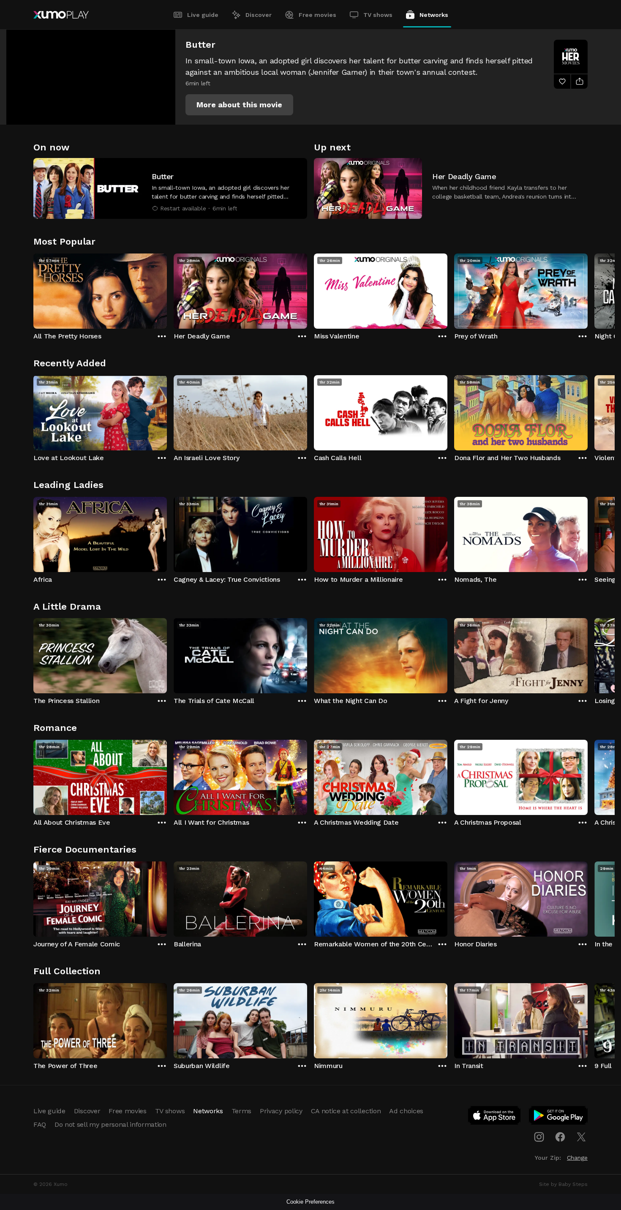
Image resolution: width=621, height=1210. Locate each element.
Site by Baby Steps (563, 1184)
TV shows (377, 14)
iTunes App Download (494, 1117)
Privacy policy (281, 1111)
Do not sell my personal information (110, 1124)
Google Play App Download (559, 1117)
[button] (239, 104)
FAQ (39, 1124)
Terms (241, 1111)
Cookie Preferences (310, 1202)
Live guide (202, 14)
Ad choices (406, 1111)
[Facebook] (560, 1137)
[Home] (61, 15)
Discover (258, 14)
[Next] (587, 289)
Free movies (317, 14)
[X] (581, 1137)
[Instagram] (539, 1137)
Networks (433, 14)
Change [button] (577, 1157)
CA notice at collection (346, 1111)
